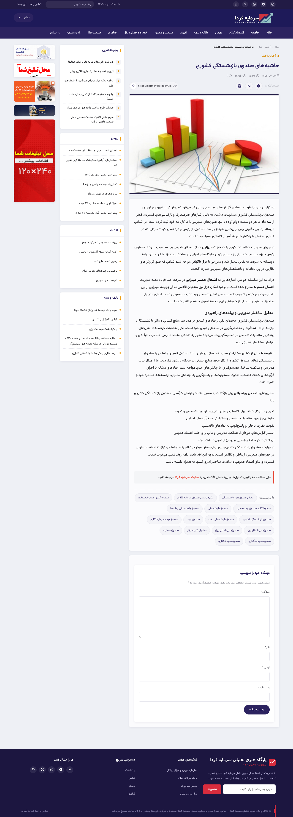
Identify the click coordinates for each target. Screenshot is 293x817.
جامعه (255, 32)
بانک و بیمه (201, 32)
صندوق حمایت (171, 530)
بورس (218, 32)
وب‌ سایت (264, 687)
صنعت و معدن (164, 32)
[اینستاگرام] (273, 4)
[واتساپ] (254, 4)
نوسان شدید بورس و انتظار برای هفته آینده (93, 150)
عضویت (212, 789)
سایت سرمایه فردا (187, 477)
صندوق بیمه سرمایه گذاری (164, 519)
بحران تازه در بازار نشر (105, 261)
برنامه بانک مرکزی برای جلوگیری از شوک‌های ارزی (89, 83)
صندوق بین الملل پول (259, 530)
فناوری (112, 32)
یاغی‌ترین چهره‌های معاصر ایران (99, 271)
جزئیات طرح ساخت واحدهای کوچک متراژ (90, 108)
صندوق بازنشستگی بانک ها (184, 508)
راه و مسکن (74, 32)
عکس (132, 778)
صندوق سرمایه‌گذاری (229, 541)
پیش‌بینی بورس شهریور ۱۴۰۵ (101, 174)
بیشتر (53, 32)
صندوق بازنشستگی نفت (221, 519)
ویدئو (132, 786)
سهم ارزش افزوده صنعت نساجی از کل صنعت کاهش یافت (92, 119)
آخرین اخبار (264, 47)
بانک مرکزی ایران (187, 778)
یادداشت (130, 770)
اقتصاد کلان (236, 32)
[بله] (236, 4)
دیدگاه (265, 592)
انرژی (183, 32)
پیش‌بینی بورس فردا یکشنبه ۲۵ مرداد (96, 213)
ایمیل (266, 667)
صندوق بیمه (193, 519)
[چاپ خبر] (239, 86)
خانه (269, 32)
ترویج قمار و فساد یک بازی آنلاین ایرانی (92, 71)
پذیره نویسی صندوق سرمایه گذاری (195, 498)
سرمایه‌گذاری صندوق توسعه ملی (254, 508)
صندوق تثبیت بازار (196, 530)
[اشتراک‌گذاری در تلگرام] (259, 86)
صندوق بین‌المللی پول (227, 530)
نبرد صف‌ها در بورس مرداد (102, 194)
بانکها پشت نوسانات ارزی (103, 329)
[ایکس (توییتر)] (245, 4)
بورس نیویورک (189, 786)
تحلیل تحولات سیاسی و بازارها (100, 184)
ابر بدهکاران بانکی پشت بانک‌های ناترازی (94, 353)
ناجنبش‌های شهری (106, 280)
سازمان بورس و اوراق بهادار (182, 770)
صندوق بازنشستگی (218, 508)
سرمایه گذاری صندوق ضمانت (153, 498)
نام (267, 647)
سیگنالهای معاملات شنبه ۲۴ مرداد (98, 203)
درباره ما (21, 4)
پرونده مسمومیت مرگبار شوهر (99, 242)
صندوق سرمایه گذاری (260, 541)
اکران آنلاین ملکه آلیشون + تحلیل (98, 252)
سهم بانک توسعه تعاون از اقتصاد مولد (95, 310)
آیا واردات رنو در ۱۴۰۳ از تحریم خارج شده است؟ (91, 96)
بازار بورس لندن (188, 794)
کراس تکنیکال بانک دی (104, 319)
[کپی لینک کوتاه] (133, 86)
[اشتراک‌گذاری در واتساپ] (249, 86)
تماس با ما (35, 4)
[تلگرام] (263, 4)
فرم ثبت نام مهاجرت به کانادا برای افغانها (91, 62)
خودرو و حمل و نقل (135, 32)
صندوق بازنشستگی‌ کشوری (257, 519)
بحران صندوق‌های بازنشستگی (237, 498)
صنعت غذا (94, 32)
